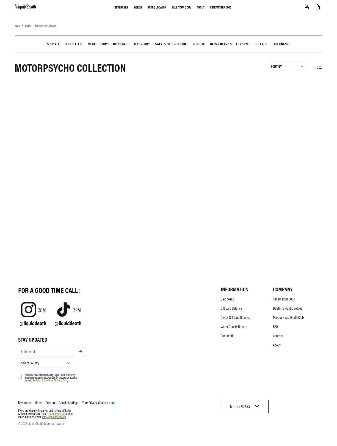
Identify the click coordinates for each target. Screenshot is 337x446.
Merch (138, 7)
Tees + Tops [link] (142, 44)
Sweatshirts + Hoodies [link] (171, 44)
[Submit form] (80, 351)
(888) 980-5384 (56, 413)
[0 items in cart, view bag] (317, 7)
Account (51, 403)
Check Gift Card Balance (235, 317)
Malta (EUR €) (240, 407)
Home (17, 25)
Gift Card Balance (231, 308)
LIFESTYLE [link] (243, 44)
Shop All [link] (53, 44)
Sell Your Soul (181, 7)
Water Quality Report (234, 327)
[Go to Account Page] (306, 6)
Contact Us (227, 336)
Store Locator (156, 7)
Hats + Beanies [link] (221, 44)
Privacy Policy (61, 380)
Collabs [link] (261, 44)
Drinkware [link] (121, 44)
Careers (278, 336)
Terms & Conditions (44, 380)
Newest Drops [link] (98, 44)
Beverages (121, 7)
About (200, 7)
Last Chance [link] (281, 44)
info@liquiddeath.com (54, 416)
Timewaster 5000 (220, 7)
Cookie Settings (68, 403)
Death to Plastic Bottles (287, 308)
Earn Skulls (228, 299)
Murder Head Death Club (288, 317)
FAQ (275, 327)
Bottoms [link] (199, 44)
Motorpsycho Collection (45, 25)
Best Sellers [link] (73, 44)
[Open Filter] (319, 67)
